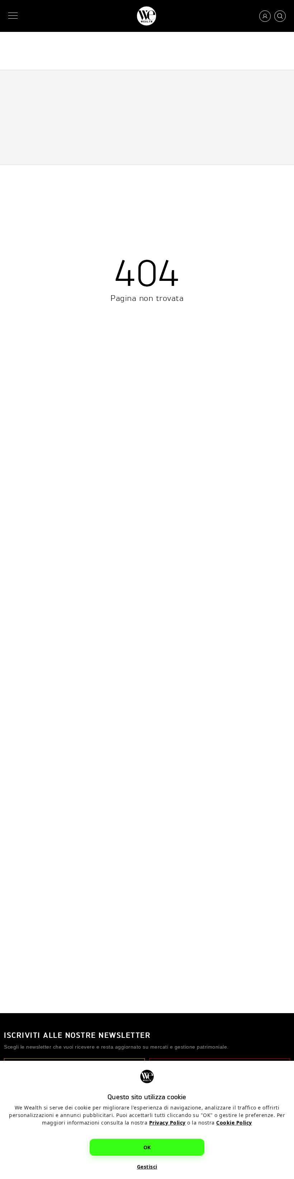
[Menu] (14, 16)
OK (147, 1147)
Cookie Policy (234, 1122)
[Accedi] (265, 16)
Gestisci (147, 1166)
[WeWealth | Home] (146, 16)
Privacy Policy (167, 1122)
